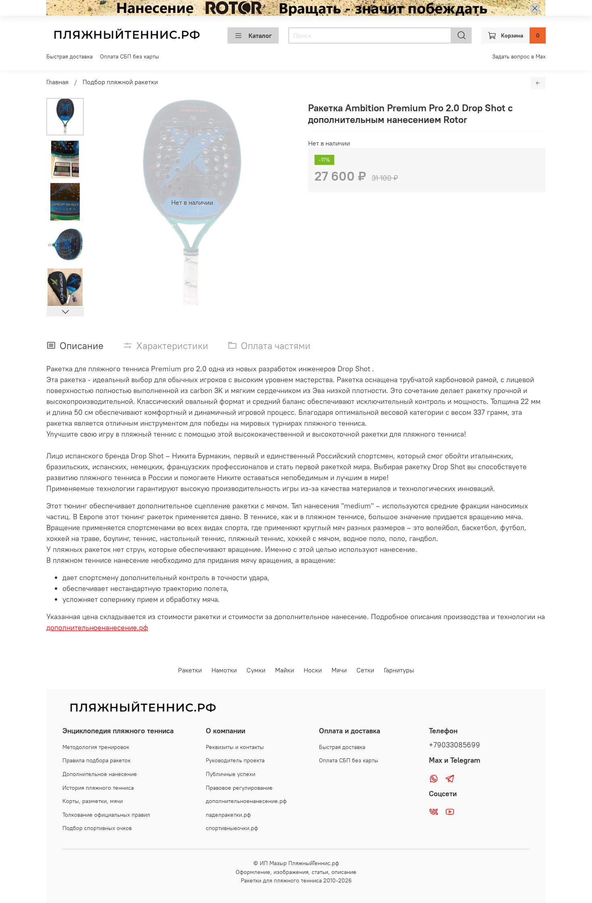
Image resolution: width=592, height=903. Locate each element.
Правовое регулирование (239, 787)
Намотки (224, 670)
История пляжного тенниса (98, 787)
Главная (57, 82)
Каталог (260, 35)
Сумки (255, 670)
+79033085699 (454, 745)
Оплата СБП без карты (129, 56)
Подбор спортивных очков (97, 828)
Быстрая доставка (69, 56)
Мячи (339, 670)
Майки (284, 670)
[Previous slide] (104, 202)
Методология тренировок (95, 747)
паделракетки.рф (228, 814)
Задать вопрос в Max (519, 56)
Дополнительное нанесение (99, 774)
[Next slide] (65, 311)
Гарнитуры (399, 670)
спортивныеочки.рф (232, 828)
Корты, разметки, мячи (92, 801)
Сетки (365, 670)
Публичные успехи (230, 774)
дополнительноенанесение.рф (97, 627)
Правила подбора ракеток (96, 760)
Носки (313, 670)
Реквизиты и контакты (235, 747)
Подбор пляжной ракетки (120, 82)
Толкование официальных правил (106, 814)
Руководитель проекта (235, 760)
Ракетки (190, 670)
